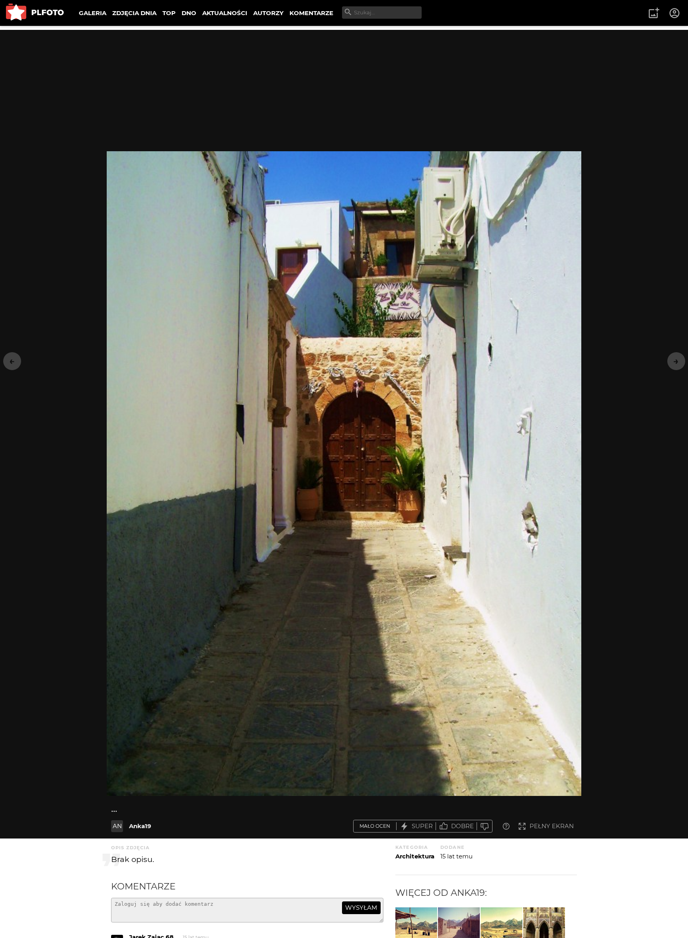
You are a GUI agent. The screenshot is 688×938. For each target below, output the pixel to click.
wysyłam (361, 907)
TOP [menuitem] (169, 13)
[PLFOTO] (35, 12)
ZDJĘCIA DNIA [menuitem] (134, 13)
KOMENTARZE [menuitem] (311, 13)
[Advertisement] (344, 85)
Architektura (414, 856)
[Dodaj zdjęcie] (653, 13)
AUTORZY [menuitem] (268, 13)
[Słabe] (485, 826)
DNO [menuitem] (189, 13)
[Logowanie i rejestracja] (674, 13)
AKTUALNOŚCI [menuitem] (224, 13)
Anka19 (140, 826)
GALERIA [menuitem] (92, 13)
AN (117, 826)
